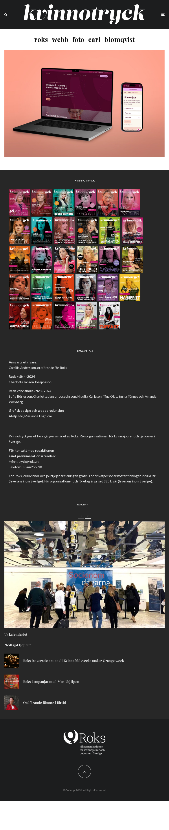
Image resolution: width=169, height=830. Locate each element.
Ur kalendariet (15, 634)
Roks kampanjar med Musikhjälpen (51, 682)
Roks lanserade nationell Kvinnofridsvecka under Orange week (73, 661)
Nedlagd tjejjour (17, 645)
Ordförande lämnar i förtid (44, 703)
